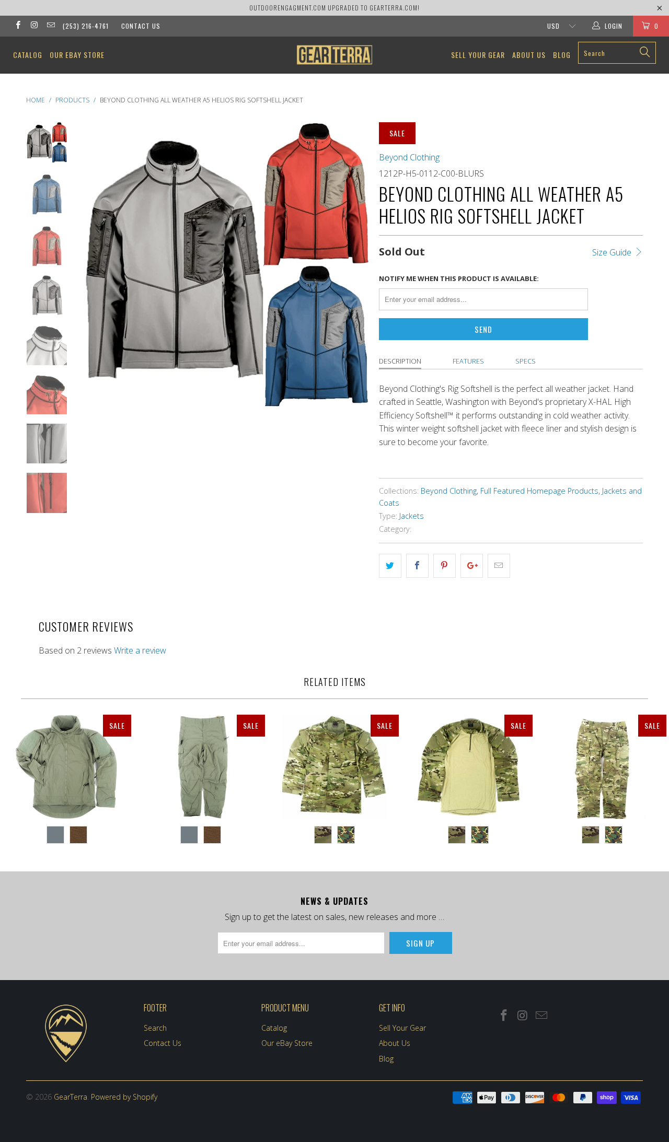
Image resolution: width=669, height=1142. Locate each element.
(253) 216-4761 (86, 25)
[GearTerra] (334, 55)
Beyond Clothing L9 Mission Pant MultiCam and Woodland (602, 767)
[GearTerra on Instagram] (33, 25)
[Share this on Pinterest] (444, 566)
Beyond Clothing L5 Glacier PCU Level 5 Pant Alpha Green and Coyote (200, 767)
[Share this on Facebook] (417, 566)
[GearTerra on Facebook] (17, 25)
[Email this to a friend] (499, 566)
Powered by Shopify (124, 1097)
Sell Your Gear (478, 54)
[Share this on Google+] (471, 566)
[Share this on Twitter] (390, 566)
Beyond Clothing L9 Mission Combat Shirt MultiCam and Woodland (468, 767)
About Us (529, 54)
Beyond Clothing (409, 157)
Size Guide (612, 252)
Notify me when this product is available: (459, 278)
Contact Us (140, 25)
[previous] (99, 282)
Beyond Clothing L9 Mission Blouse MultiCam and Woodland (334, 767)
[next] (353, 282)
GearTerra (70, 1097)
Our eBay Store (77, 54)
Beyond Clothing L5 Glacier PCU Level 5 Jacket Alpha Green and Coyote (67, 767)
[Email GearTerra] (50, 25)
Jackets (411, 516)
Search (155, 1028)
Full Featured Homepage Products (539, 491)
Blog (562, 54)
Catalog (27, 54)
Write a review (140, 650)
